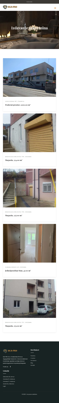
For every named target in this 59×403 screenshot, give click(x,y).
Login (4, 386)
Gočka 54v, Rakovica (8, 384)
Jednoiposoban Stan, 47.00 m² (18, 270)
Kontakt (33, 365)
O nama (33, 358)
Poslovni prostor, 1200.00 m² (18, 105)
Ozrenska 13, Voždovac (9, 379)
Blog (32, 363)
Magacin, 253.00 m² (13, 326)
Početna (22, 33)
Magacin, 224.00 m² (13, 160)
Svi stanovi (33, 360)
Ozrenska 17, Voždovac (9, 381)
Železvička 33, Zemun (8, 376)
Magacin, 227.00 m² (13, 215)
